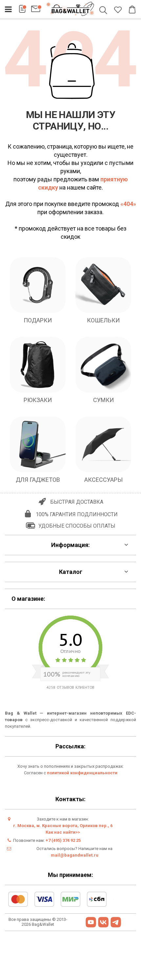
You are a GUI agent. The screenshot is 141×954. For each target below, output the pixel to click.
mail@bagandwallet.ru (74, 855)
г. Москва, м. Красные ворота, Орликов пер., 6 (62, 825)
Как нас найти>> (63, 832)
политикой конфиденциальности (82, 772)
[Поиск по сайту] (104, 10)
